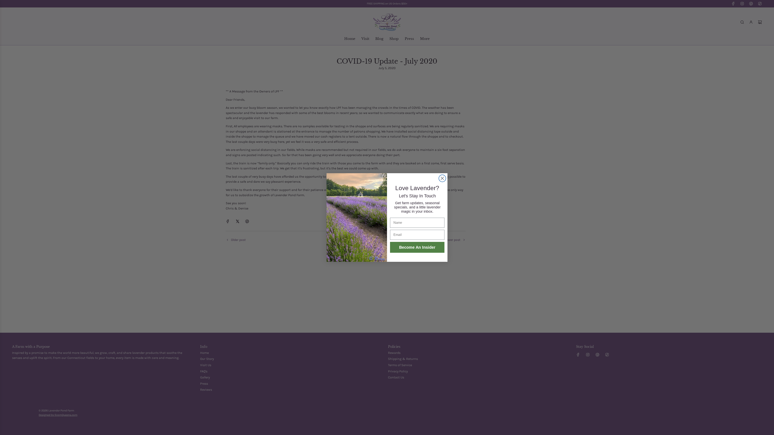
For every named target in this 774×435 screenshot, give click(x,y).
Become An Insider (417, 247)
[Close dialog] (442, 178)
